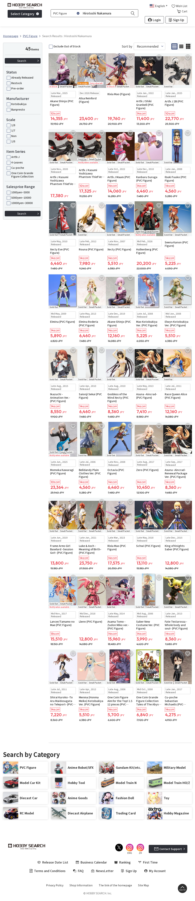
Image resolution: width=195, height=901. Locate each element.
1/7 (13, 130)
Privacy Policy (54, 885)
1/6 (13, 141)
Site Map (143, 885)
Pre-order (17, 88)
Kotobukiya (18, 104)
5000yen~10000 (21, 197)
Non (14, 136)
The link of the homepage (115, 885)
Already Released (22, 77)
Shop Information (81, 885)
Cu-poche (17, 167)
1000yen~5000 (20, 192)
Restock (16, 83)
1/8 (13, 125)
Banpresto (18, 109)
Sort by (127, 46)
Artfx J (15, 157)
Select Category (22, 13)
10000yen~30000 (22, 203)
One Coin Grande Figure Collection (22, 174)
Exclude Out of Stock (67, 46)
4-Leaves (17, 162)
